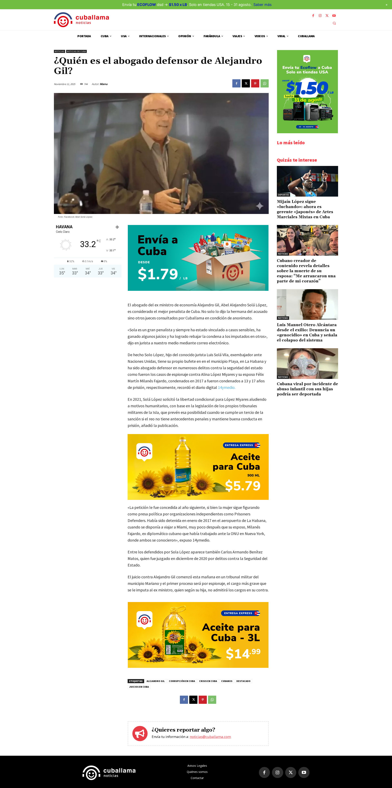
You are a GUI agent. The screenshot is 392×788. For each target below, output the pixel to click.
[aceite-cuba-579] (198, 467)
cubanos (226, 681)
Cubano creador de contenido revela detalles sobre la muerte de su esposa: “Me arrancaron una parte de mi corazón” (306, 271)
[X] (327, 15)
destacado (243, 681)
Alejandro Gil (156, 681)
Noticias (59, 51)
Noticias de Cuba (76, 51)
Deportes (283, 194)
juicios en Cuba (139, 686)
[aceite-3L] (198, 666)
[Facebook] (313, 15)
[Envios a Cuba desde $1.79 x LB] (198, 289)
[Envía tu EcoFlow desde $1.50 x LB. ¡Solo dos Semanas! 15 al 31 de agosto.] (307, 132)
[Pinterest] (255, 83)
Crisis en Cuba (208, 681)
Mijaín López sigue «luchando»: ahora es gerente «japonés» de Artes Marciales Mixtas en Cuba (305, 209)
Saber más (262, 4)
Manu (104, 84)
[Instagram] (320, 15)
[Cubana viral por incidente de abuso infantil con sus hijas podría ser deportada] (307, 363)
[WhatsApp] (265, 83)
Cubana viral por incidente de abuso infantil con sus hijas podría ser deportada (307, 389)
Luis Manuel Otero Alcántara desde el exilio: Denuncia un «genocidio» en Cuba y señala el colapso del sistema (307, 332)
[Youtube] (334, 15)
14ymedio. (226, 387)
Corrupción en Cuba (182, 681)
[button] (334, 23)
